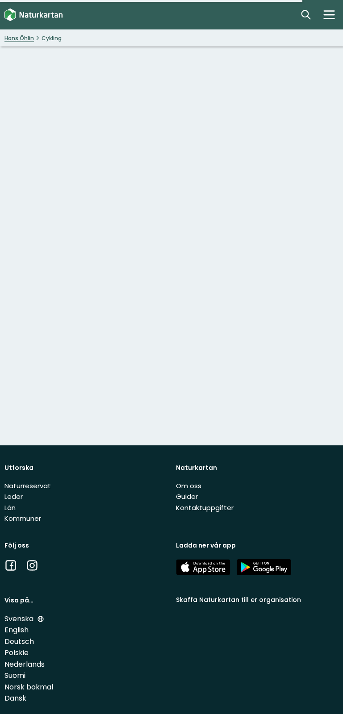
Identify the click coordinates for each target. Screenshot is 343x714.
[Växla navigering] (329, 14)
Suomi (14, 675)
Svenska (19, 619)
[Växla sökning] (306, 14)
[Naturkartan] (33, 14)
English (16, 630)
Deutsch (19, 641)
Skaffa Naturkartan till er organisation (238, 599)
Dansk (15, 698)
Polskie (16, 653)
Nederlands (24, 664)
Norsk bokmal (28, 687)
